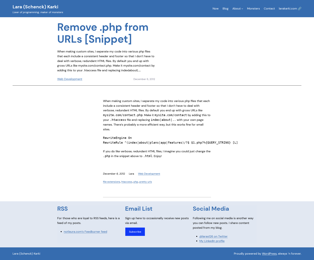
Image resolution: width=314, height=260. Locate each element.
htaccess (126, 181)
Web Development (69, 79)
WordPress (269, 254)
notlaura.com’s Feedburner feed (85, 232)
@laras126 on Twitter (213, 236)
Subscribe (135, 231)
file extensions (111, 181)
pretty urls (145, 181)
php (135, 181)
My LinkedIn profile (212, 241)
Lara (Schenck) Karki (26, 254)
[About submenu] (242, 9)
